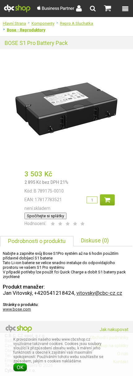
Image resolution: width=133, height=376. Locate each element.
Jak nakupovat (114, 329)
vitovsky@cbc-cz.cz (99, 293)
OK (20, 367)
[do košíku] (107, 200)
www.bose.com (17, 309)
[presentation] (37, 241)
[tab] (37, 241)
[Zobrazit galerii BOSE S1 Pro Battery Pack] (66, 162)
